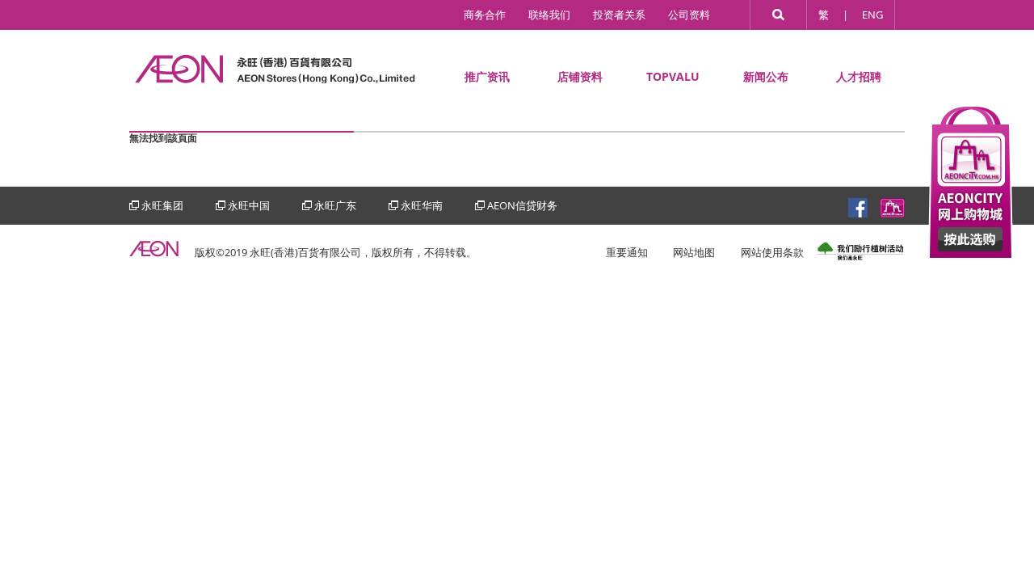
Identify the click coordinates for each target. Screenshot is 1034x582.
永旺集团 (162, 205)
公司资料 (689, 14)
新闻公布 (765, 76)
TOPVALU (673, 76)
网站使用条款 (772, 252)
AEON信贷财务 (522, 205)
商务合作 (485, 14)
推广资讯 (487, 76)
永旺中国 (249, 205)
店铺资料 (580, 76)
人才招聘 (858, 76)
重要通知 (627, 252)
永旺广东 (335, 205)
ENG (872, 14)
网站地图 (694, 252)
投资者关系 (619, 14)
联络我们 (549, 14)
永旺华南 (422, 205)
